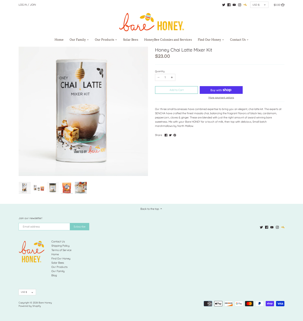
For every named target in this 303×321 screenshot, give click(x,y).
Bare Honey (45, 302)
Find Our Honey (60, 258)
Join (33, 4)
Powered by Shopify (30, 305)
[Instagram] (239, 4)
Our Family (58, 271)
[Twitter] (223, 4)
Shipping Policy (60, 245)
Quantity (160, 71)
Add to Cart (177, 90)
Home (55, 254)
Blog (54, 275)
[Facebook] (228, 4)
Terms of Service (61, 250)
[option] (25, 188)
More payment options (221, 97)
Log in (23, 4)
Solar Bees (57, 262)
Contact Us (58, 241)
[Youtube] (234, 4)
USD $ (256, 4)
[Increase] (172, 77)
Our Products (59, 267)
